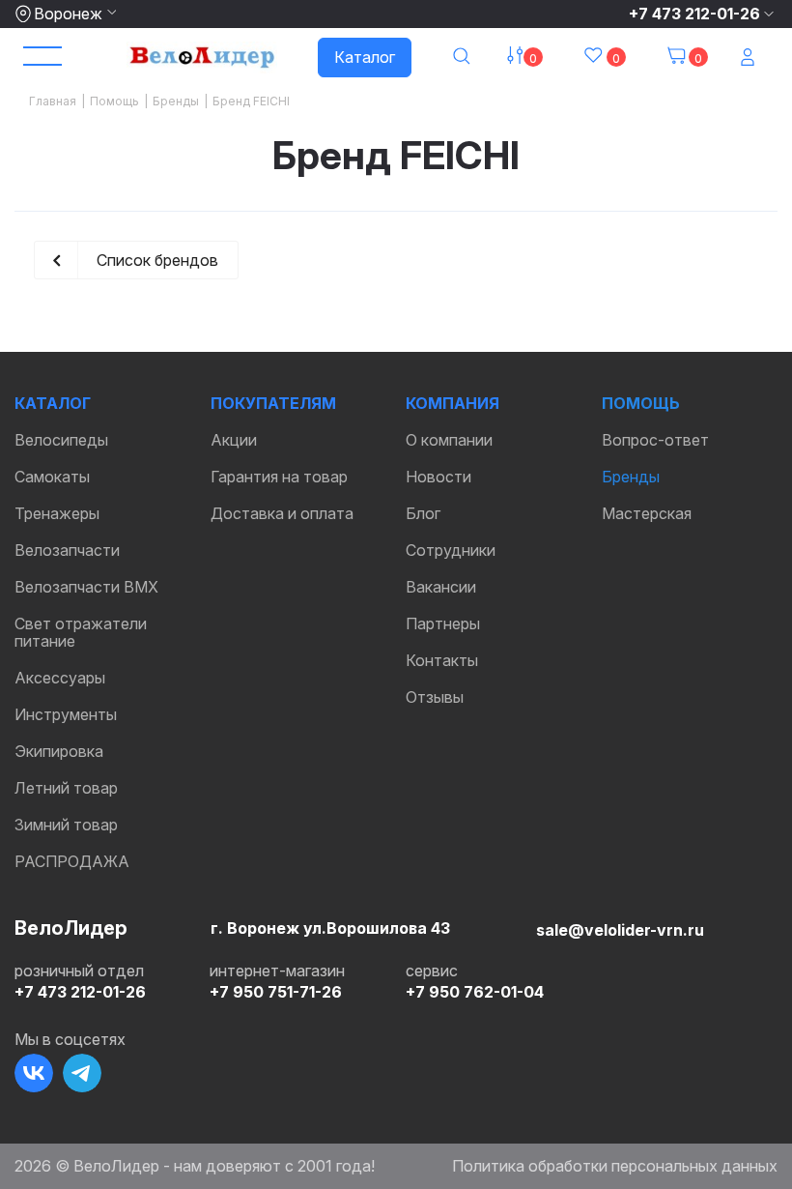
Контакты (442, 660)
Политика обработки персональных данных (615, 1165)
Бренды (631, 476)
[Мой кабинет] (749, 57)
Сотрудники (450, 550)
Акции (234, 440)
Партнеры (443, 623)
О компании (449, 440)
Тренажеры (56, 513)
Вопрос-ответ (655, 440)
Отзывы (435, 697)
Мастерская (647, 513)
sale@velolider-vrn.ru (620, 930)
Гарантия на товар (279, 476)
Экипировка (58, 751)
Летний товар (66, 788)
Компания (452, 403)
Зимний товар (66, 824)
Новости (438, 476)
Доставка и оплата (282, 513)
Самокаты (52, 476)
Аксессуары (59, 677)
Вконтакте (33, 1073)
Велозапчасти (67, 550)
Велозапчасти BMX (86, 586)
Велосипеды (61, 440)
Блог (423, 513)
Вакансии (441, 586)
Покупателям (273, 403)
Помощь (641, 403)
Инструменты (65, 714)
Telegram (82, 1073)
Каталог (364, 57)
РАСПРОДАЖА (71, 861)
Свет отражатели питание (80, 632)
